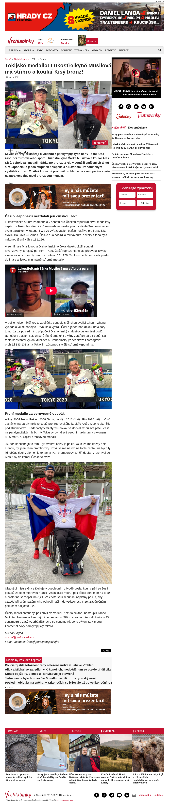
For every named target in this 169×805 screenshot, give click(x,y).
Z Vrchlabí (109, 731)
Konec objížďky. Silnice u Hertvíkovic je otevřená (39, 673)
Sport (27, 50)
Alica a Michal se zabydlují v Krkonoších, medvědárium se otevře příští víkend (58, 669)
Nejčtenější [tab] (118, 127)
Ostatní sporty (21, 59)
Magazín (91, 41)
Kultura (76, 731)
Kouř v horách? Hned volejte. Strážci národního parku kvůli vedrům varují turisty (115, 778)
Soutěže (66, 50)
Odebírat (145, 203)
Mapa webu (145, 795)
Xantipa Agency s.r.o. (65, 800)
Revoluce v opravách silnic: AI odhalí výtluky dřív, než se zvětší (19, 777)
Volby (43, 731)
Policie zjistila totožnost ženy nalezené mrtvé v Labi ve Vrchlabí (49, 665)
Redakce (110, 50)
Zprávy (13, 50)
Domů (8, 59)
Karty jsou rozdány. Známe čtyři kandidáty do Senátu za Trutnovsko (52, 777)
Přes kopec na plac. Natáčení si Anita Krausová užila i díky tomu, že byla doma (84, 778)
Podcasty (52, 50)
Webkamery (81, 50)
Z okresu (13, 731)
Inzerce (123, 50)
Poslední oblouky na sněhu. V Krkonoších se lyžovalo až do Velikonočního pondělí (58, 682)
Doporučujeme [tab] (137, 127)
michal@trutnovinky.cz (19, 637)
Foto (39, 50)
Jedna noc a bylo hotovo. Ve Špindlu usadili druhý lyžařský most (50, 678)
